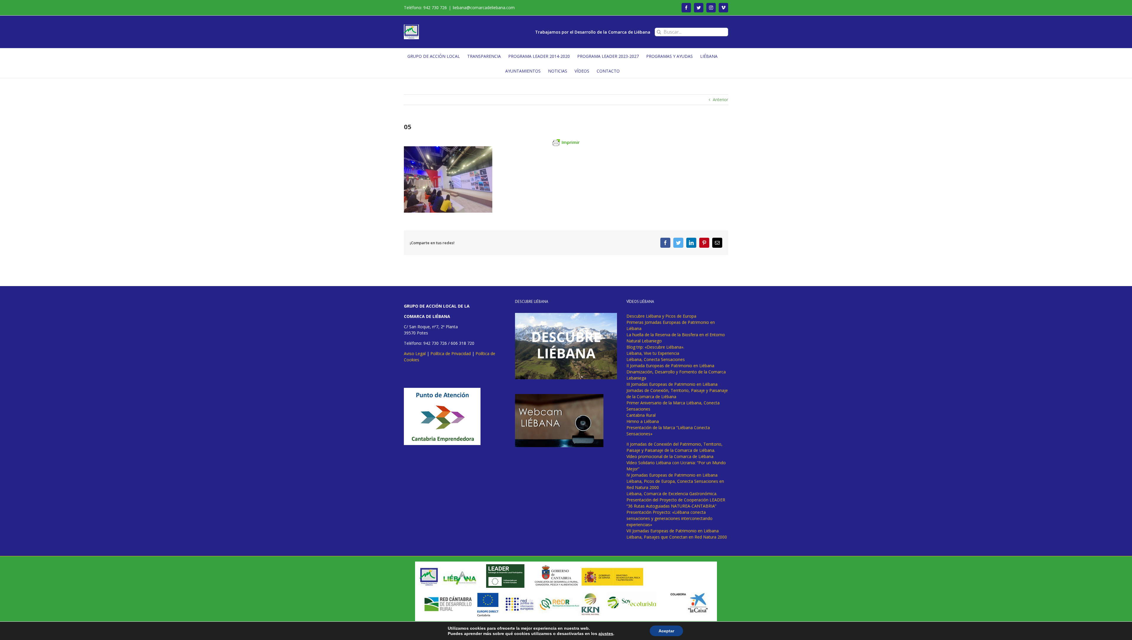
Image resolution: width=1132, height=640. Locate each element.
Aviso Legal (415, 353)
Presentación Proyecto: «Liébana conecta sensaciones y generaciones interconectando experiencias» (669, 518)
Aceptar (666, 630)
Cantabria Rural (641, 415)
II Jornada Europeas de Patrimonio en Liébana (670, 365)
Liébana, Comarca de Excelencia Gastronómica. (671, 493)
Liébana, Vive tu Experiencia (652, 353)
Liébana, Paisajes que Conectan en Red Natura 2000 (676, 537)
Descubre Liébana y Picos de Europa (661, 316)
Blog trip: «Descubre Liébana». (655, 347)
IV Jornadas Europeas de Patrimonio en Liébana (672, 475)
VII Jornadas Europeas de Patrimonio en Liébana (672, 531)
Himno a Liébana (642, 421)
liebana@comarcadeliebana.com (484, 7)
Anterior (720, 99)
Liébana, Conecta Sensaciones (655, 359)
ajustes (605, 633)
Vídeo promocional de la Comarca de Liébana (669, 456)
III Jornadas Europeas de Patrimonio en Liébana (672, 384)
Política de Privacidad (450, 353)
